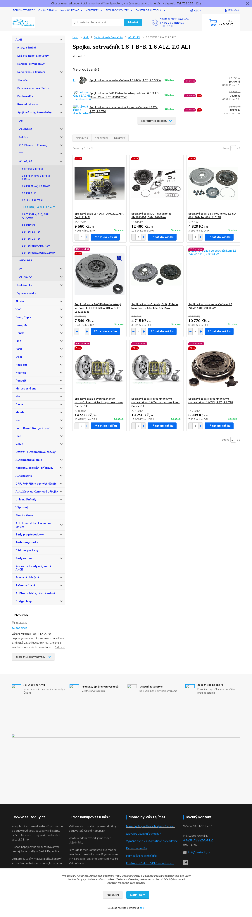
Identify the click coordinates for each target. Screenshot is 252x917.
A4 (21, 268)
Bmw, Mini (22, 325)
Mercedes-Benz (25, 388)
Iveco (18, 420)
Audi (18, 39)
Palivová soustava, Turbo (33, 88)
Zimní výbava (24, 515)
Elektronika (24, 285)
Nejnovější (82, 138)
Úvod (75, 37)
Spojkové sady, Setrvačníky (34, 112)
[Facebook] (187, 863)
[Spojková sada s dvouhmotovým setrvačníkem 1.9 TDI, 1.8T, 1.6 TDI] (213, 368)
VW (18, 309)
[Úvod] (40, 22)
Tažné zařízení (25, 585)
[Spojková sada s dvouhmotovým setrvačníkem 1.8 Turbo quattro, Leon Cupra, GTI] (100, 368)
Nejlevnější (101, 138)
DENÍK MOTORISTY (23, 10)
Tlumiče (22, 80)
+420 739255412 (172, 23)
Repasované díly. (136, 848)
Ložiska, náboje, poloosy (33, 56)
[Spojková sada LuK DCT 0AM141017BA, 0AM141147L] (100, 183)
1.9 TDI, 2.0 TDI (31, 239)
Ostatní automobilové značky (35, 452)
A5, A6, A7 (25, 277)
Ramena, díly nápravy (30, 64)
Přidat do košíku (105, 237)
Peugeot (21, 365)
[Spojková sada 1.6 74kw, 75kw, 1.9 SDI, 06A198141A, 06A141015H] (213, 183)
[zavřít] (247, 4)
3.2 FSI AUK (29, 193)
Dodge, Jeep (23, 601)
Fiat (18, 341)
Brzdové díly (25, 96)
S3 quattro (28, 225)
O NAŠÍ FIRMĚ (46, 10)
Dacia (19, 404)
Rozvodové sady (27, 104)
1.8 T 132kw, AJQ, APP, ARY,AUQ (35, 216)
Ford (18, 349)
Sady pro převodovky (29, 534)
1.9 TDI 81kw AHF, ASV (36, 246)
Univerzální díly (25, 499)
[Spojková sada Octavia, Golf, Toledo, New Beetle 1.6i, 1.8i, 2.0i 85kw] (156, 274)
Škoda (19, 301)
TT (21, 153)
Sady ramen (23, 558)
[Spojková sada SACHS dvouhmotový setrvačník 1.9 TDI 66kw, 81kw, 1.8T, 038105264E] (100, 274)
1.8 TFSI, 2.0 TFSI (32, 169)
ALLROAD (25, 129)
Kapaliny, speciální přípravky (34, 468)
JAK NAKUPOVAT (69, 10)
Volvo (19, 444)
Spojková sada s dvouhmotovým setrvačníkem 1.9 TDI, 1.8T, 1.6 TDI (123, 109)
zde (142, 908)
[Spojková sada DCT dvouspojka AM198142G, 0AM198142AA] (156, 183)
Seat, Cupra (23, 317)
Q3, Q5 (23, 137)
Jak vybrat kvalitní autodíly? (143, 834)
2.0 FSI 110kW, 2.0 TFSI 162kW (36, 178)
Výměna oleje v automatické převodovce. (152, 841)
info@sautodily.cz (199, 852)
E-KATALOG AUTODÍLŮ (149, 10)
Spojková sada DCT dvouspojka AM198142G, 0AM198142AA (151, 215)
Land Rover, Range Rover (32, 428)
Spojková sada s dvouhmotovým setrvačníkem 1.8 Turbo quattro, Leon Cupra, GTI (99, 402)
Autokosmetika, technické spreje (33, 524)
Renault (20, 380)
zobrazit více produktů (154, 121)
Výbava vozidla (26, 293)
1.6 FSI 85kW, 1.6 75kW (36, 186)
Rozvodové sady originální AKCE (33, 567)
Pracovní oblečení (27, 577)
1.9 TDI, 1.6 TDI (31, 232)
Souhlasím (137, 895)
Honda (19, 333)
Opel (18, 357)
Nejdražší (119, 138)
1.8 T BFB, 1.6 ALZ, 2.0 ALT (39, 207)
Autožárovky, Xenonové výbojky (36, 491)
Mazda (20, 412)
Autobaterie (23, 476)
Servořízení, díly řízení (31, 72)
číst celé (60, 647)
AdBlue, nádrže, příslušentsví (35, 593)
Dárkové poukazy (26, 550)
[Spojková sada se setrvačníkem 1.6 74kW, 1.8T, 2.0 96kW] (213, 274)
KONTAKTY (92, 10)
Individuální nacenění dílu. (141, 856)
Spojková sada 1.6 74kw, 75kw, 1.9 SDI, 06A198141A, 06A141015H (212, 215)
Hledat (133, 22)
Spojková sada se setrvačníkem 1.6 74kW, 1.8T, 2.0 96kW (125, 80)
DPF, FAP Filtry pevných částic (35, 484)
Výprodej (21, 507)
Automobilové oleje (28, 460)
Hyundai (21, 373)
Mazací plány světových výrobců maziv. (150, 826)
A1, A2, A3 (25, 161)
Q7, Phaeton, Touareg (33, 145)
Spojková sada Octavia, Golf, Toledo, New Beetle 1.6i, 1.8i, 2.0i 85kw (155, 306)
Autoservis (19, 628)
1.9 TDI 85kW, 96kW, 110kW (39, 253)
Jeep (18, 436)
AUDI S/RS (25, 260)
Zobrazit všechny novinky (30, 657)
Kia (17, 396)
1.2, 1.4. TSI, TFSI (32, 200)
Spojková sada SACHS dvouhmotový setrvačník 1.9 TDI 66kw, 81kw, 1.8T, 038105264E (124, 95)
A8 (21, 121)
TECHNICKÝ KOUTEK (117, 10)
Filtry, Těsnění (26, 47)
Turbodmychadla (26, 542)
